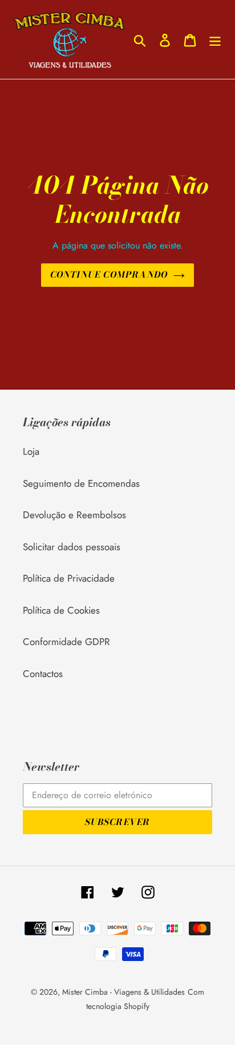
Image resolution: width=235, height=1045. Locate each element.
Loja (31, 451)
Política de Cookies (61, 610)
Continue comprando (109, 274)
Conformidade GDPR (66, 641)
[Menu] (215, 39)
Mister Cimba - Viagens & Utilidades (123, 992)
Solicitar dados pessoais (71, 547)
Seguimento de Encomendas (81, 483)
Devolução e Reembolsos (74, 515)
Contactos (43, 673)
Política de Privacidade (69, 578)
